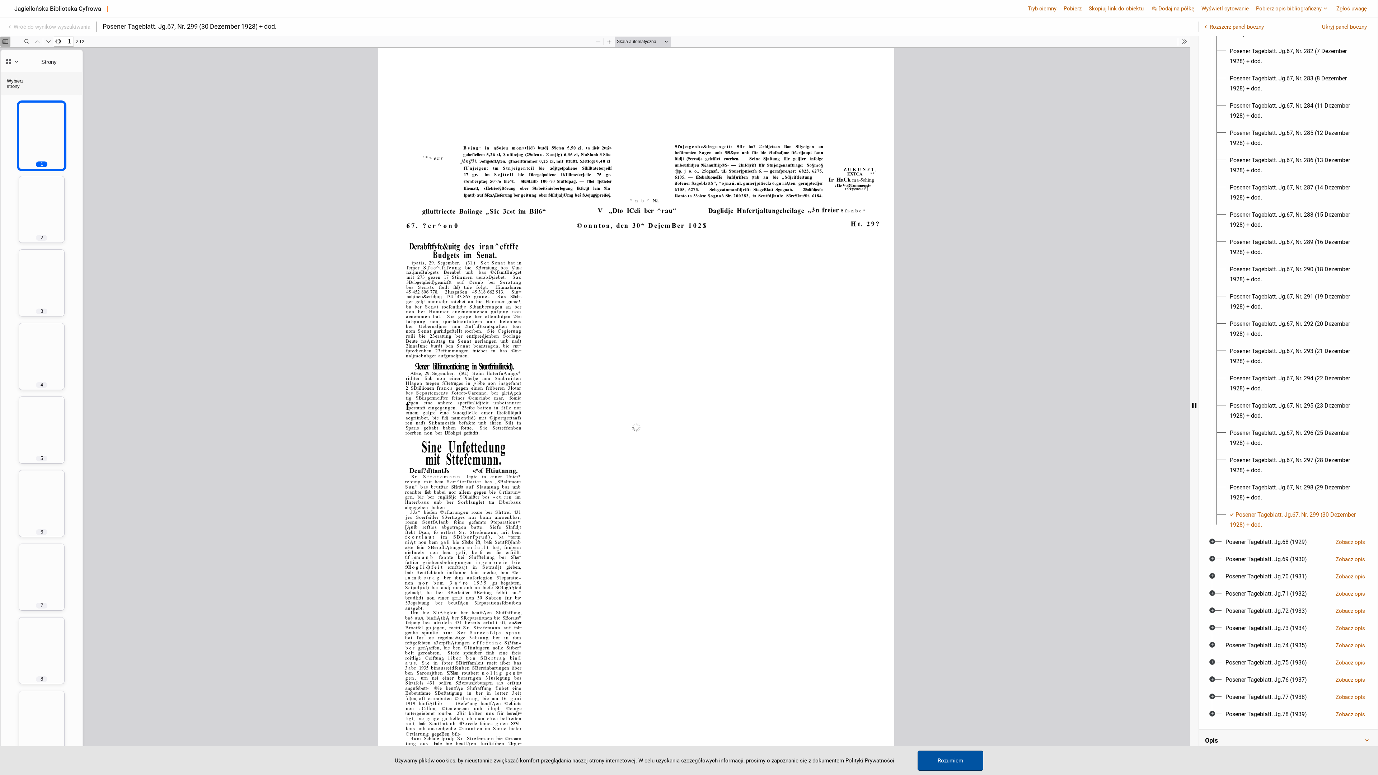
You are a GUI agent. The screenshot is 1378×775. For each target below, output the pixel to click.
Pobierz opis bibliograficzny (1289, 8)
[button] (1288, 740)
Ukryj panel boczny (1344, 27)
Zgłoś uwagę (1351, 8)
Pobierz (1073, 8)
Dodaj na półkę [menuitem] (1176, 8)
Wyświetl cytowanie (1225, 8)
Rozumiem (950, 760)
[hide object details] (1194, 405)
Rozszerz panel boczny (1237, 27)
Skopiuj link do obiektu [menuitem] (1116, 8)
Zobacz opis (1350, 542)
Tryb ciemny (1042, 8)
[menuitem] (1294, 56)
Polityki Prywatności (869, 760)
